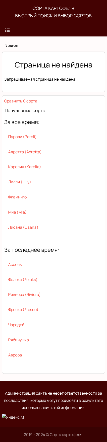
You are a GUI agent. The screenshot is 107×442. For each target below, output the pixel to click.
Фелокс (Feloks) (23, 279)
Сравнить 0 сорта (20, 101)
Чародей (16, 324)
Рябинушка (18, 340)
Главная (11, 45)
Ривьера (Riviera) (24, 294)
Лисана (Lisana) (23, 227)
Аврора (15, 355)
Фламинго (17, 197)
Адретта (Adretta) (25, 152)
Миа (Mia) (17, 212)
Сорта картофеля (53, 8)
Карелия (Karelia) (24, 166)
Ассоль (15, 264)
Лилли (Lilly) (19, 182)
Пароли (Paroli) (22, 136)
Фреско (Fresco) (23, 309)
